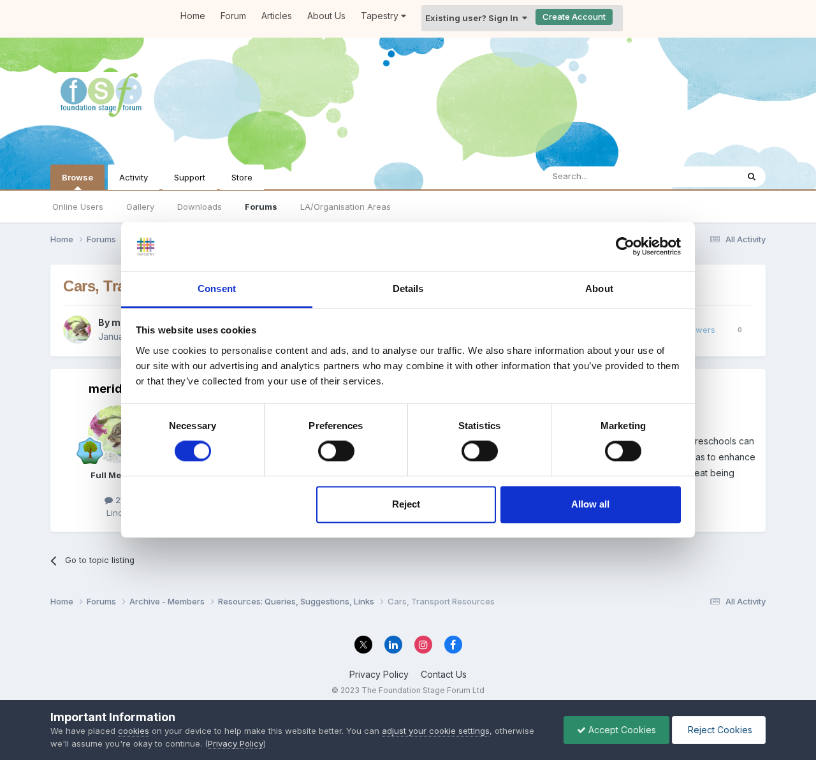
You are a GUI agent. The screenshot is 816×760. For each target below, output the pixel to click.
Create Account (574, 16)
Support (189, 177)
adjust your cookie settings (436, 731)
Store (241, 177)
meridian (114, 388)
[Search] (752, 176)
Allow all (590, 504)
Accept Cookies (621, 729)
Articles (276, 15)
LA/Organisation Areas (345, 206)
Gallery (140, 206)
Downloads (199, 206)
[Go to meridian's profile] (77, 330)
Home (192, 15)
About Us (326, 15)
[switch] (336, 451)
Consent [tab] (217, 288)
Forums (261, 206)
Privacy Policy (379, 674)
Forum (233, 15)
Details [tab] (408, 288)
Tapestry (381, 15)
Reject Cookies (718, 729)
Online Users (77, 206)
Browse (77, 177)
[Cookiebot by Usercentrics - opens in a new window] (625, 246)
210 (121, 500)
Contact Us (444, 674)
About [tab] (599, 288)
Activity (133, 177)
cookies (133, 731)
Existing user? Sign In (473, 18)
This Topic (700, 176)
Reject (406, 504)
